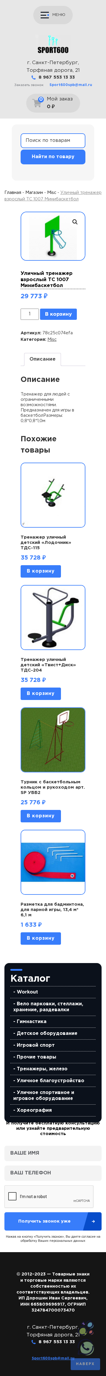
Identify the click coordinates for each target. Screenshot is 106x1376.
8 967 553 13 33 (57, 77)
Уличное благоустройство (50, 1081)
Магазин (34, 193)
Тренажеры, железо (42, 1069)
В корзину (58, 314)
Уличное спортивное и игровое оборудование (43, 1095)
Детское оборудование (47, 1033)
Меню (58, 15)
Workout (27, 992)
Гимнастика (32, 1022)
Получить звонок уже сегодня (44, 1225)
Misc (51, 193)
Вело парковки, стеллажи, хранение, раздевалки (48, 1007)
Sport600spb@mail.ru (70, 85)
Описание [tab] (42, 359)
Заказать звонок (29, 85)
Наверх (85, 1364)
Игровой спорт (36, 1045)
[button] (75, 222)
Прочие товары (36, 1057)
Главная (12, 193)
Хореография (34, 1110)
